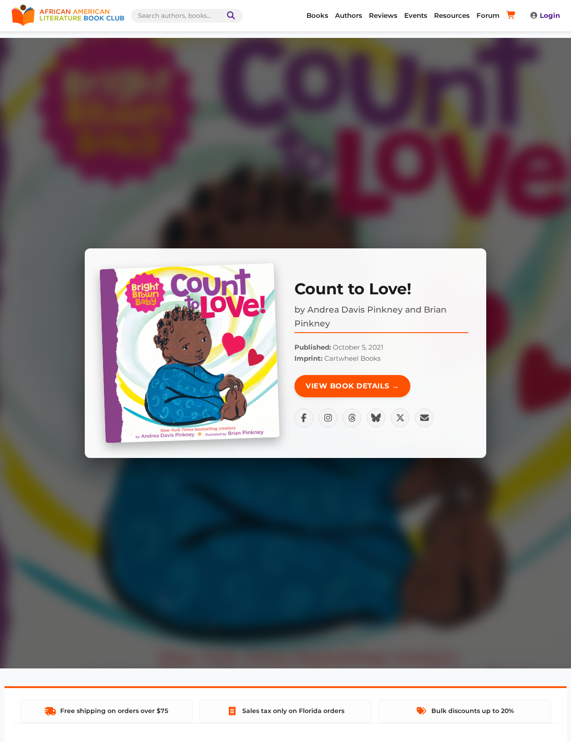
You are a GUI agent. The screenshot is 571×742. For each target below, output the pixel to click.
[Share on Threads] (352, 417)
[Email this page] (424, 417)
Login (550, 15)
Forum (488, 15)
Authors (348, 15)
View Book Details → (352, 386)
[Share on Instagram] (328, 417)
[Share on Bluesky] (376, 417)
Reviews (383, 15)
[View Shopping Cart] (512, 15)
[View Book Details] (190, 353)
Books (317, 15)
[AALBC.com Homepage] (67, 15)
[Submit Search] (229, 16)
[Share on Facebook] (303, 417)
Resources (452, 15)
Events (415, 15)
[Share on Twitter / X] (400, 417)
